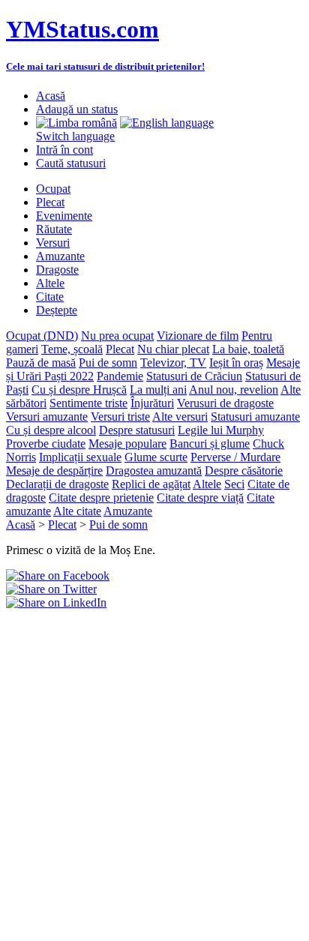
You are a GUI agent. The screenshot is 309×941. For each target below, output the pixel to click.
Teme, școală (72, 349)
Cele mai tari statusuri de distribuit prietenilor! (105, 66)
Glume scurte (156, 457)
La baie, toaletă (248, 349)
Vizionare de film (197, 335)
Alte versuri (180, 416)
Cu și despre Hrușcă (79, 389)
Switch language (75, 136)
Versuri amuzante (47, 416)
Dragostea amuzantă (154, 470)
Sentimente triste (89, 403)
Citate (50, 296)
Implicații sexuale (80, 457)
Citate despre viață (200, 497)
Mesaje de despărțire (54, 470)
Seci (234, 484)
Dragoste (57, 269)
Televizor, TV (173, 362)
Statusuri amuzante (255, 416)
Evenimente (64, 215)
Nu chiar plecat (173, 349)
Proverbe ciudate (46, 443)
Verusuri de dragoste (225, 403)
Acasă (50, 95)
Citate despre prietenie (101, 497)
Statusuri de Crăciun (194, 376)
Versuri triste (120, 416)
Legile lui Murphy (221, 430)
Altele (50, 283)
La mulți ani (158, 389)
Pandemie (120, 376)
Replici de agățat (151, 484)
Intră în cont (64, 149)
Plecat (50, 202)
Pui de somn (108, 362)
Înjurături (152, 403)
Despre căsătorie (244, 470)
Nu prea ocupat (117, 335)
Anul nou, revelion (233, 389)
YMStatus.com (82, 29)
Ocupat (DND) (42, 335)
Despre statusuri (137, 430)
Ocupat (53, 188)
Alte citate (77, 511)
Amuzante (60, 256)
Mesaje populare (127, 443)
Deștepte (56, 310)
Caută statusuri (71, 163)
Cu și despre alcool (51, 430)
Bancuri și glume (210, 443)
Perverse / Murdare (235, 457)
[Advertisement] (154, 764)
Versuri (53, 242)
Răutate (54, 229)
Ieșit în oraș (236, 362)
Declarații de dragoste (57, 484)
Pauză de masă (41, 362)
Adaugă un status (77, 109)
